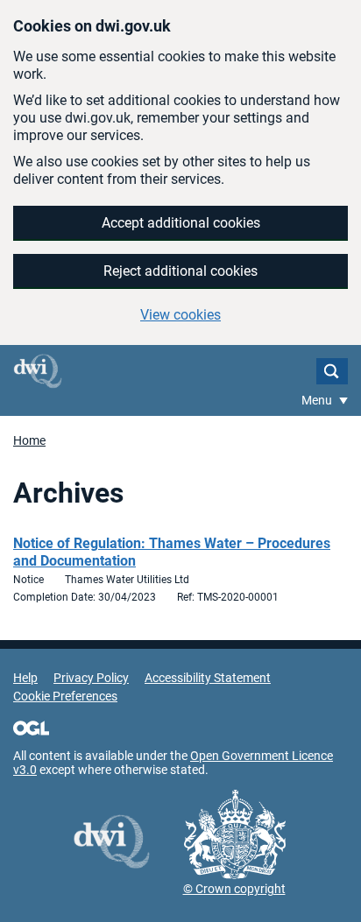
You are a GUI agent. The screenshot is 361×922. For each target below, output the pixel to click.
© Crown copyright (234, 889)
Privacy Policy (91, 678)
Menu (318, 400)
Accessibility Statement (208, 678)
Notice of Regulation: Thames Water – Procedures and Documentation (171, 552)
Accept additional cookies (181, 223)
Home (29, 440)
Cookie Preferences (65, 696)
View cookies (180, 314)
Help (25, 678)
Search (332, 371)
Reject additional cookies (180, 271)
